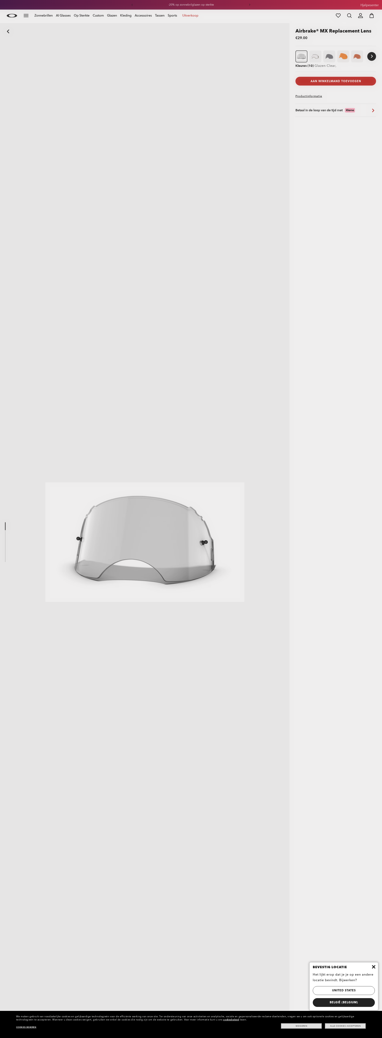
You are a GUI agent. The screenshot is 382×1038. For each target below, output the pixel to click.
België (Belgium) (344, 1002)
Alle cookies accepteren (345, 1026)
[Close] (374, 967)
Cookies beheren (26, 1027)
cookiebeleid (231, 1019)
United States (344, 990)
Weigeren (301, 1026)
